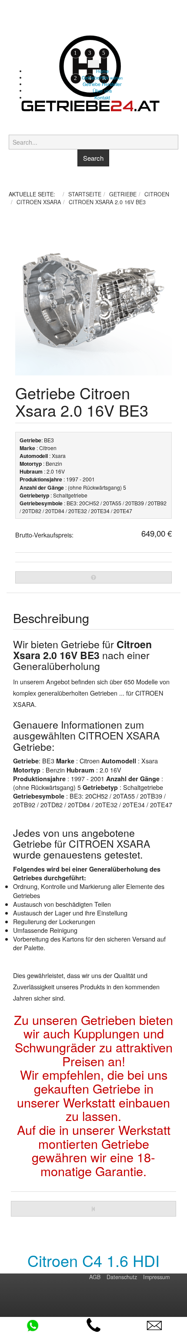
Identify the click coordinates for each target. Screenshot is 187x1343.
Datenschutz (122, 1277)
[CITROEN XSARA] (93, 1209)
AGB (94, 1277)
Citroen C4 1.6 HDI (93, 1260)
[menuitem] (102, 71)
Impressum (156, 1277)
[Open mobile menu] (93, 64)
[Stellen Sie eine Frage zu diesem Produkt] (93, 577)
